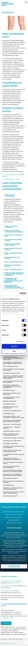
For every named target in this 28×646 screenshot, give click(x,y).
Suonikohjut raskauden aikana (11, 373)
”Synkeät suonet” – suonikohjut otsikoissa (11, 427)
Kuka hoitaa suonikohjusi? (10, 496)
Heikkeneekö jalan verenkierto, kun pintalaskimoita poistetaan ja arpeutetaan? (13, 280)
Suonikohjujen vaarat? (9, 404)
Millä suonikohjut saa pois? (10, 366)
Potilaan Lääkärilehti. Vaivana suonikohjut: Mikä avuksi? (11, 434)
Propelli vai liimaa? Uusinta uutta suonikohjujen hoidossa (12, 451)
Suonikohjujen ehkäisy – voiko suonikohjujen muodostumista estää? (13, 417)
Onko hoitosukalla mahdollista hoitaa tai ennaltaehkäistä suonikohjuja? (14, 287)
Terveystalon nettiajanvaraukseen (11, 581)
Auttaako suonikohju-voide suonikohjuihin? (10, 407)
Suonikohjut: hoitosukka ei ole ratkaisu (13, 437)
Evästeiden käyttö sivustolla (8, 643)
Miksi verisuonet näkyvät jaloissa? (13, 249)
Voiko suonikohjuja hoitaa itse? (13, 253)
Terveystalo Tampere (7, 586)
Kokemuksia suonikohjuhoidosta (12, 410)
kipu (16, 116)
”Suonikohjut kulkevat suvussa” (11, 431)
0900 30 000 (15, 583)
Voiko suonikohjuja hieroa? (14, 262)
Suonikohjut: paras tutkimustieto (12, 440)
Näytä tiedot (20, 341)
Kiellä (14, 351)
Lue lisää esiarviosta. (7, 618)
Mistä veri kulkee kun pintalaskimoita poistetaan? (13, 481)
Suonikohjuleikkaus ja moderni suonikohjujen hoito (11, 397)
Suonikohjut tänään (8, 485)
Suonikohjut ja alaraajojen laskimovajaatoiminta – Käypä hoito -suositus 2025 (13, 358)
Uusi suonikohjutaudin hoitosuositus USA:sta (13, 463)
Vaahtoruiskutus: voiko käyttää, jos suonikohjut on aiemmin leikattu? (12, 475)
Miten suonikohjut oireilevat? (11, 226)
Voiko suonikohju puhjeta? (14, 269)
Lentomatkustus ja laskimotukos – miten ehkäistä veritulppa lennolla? (13, 363)
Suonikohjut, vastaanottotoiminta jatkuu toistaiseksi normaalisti (12, 421)
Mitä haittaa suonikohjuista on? (14, 235)
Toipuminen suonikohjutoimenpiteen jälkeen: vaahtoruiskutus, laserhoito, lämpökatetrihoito (13, 377)
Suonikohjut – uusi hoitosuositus (12, 424)
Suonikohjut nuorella (9, 390)
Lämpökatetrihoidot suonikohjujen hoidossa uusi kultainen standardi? (13, 471)
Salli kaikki (14, 346)
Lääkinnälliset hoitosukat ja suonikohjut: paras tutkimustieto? (12, 459)
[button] (26, 2)
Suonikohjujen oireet (9, 413)
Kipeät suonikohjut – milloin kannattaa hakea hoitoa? (13, 369)
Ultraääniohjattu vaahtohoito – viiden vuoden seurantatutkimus (13, 492)
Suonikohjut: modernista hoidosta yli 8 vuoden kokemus (13, 447)
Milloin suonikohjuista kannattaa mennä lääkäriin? (14, 231)
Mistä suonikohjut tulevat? (10, 478)
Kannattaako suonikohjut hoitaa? (13, 240)
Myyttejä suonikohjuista (9, 401)
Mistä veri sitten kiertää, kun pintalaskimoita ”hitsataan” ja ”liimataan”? (14, 274)
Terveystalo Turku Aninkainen (10, 590)
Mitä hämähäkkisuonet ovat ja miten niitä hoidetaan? (13, 381)
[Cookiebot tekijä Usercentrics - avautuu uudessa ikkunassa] (19, 293)
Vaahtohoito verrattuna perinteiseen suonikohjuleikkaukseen (13, 488)
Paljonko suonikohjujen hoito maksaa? (13, 244)
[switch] (24, 325)
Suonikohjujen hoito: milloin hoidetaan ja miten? (13, 455)
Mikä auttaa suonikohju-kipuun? (13, 265)
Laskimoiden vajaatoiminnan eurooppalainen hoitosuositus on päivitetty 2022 (12, 386)
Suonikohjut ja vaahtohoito (10, 443)
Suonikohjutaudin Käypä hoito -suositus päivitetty (11, 467)
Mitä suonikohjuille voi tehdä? (12, 258)
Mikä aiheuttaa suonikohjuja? (10, 195)
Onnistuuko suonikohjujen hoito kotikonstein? (12, 394)
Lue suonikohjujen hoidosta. (11, 179)
